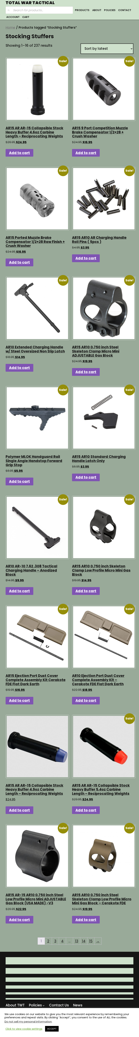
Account (13, 17)
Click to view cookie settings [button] (23, 1028)
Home (10, 27)
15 (90, 941)
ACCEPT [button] (51, 1028)
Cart (25, 17)
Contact (124, 10)
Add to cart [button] (19, 152)
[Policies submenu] (44, 1005)
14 (83, 941)
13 (76, 941)
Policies (109, 10)
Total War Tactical (30, 3)
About (96, 10)
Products (82, 10)
